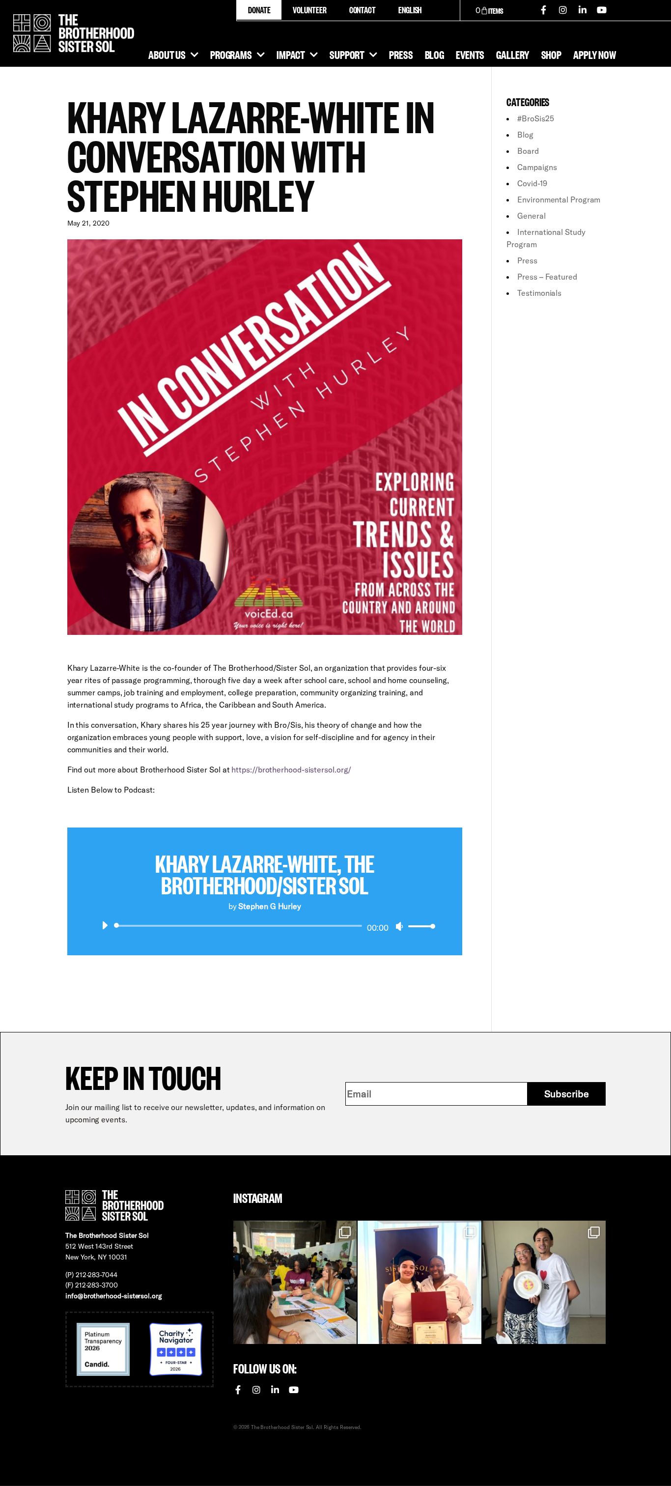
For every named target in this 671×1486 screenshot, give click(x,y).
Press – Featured (547, 277)
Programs (231, 54)
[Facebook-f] (544, 10)
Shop (551, 54)
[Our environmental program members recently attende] (295, 1282)
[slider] (419, 926)
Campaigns (537, 167)
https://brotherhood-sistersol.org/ (291, 769)
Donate (259, 9)
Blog (435, 54)
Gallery (512, 54)
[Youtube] (602, 10)
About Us (167, 54)
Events (470, 54)
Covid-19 (532, 183)
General (531, 216)
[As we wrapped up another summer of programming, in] (544, 1282)
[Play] (104, 925)
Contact (362, 9)
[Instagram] (563, 10)
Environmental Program (558, 199)
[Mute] (399, 926)
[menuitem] (410, 10)
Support (347, 54)
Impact (291, 54)
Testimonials (539, 293)
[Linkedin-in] (582, 10)
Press (401, 54)
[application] (265, 926)
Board (528, 151)
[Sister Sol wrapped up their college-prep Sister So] (419, 1282)
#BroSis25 (535, 118)
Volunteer (309, 9)
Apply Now (594, 54)
